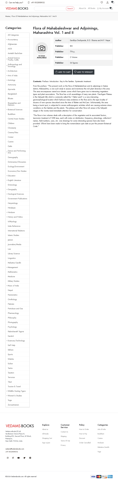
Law (9, 249)
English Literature (14, 180)
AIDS (10, 48)
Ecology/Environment (16, 166)
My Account (104, 8)
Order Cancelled (85, 443)
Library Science (14, 253)
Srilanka (11, 359)
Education (11, 175)
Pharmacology (13, 313)
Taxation (11, 372)
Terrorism (11, 377)
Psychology (12, 327)
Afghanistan (12, 44)
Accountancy (13, 39)
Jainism (10, 240)
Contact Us (64, 432)
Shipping (63, 436)
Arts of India (12, 75)
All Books (91, 8)
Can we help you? (15, 2)
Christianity (12, 128)
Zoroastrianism (13, 405)
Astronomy (12, 84)
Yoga (10, 400)
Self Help (11, 345)
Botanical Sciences (15, 109)
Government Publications (17, 198)
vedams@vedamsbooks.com (14, 449)
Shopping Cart (47, 438)
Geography (12, 189)
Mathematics (12, 272)
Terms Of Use (65, 441)
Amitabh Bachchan (15, 53)
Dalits (10, 146)
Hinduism (11, 212)
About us (45, 429)
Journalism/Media (14, 244)
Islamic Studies (13, 235)
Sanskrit (11, 336)
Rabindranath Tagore (16, 331)
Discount (82, 438)
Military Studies (13, 281)
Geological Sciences (16, 194)
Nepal (10, 290)
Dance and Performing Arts (17, 152)
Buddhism (11, 114)
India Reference (14, 226)
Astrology (11, 80)
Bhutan (10, 98)
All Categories (13, 35)
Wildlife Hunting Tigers (17, 391)
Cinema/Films (13, 132)
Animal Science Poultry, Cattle (14, 59)
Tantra (10, 368)
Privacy (63, 445)
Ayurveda (11, 89)
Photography (13, 322)
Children (11, 123)
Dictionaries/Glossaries (17, 162)
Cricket (10, 137)
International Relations (16, 230)
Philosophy (12, 317)
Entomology (12, 185)
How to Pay (83, 434)
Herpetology (13, 203)
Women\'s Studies (15, 395)
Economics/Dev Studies (17, 171)
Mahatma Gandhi (14, 262)
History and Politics (15, 217)
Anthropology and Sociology (15, 65)
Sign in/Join (46, 443)
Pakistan (11, 304)
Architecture (12, 71)
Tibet (10, 382)
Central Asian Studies (16, 118)
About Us (82, 8)
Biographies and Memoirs (14, 104)
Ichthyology (12, 221)
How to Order (84, 429)
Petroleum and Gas (15, 308)
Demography (13, 157)
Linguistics (12, 258)
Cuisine (10, 141)
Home (7, 16)
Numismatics (12, 295)
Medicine (11, 276)
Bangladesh (12, 94)
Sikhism (10, 350)
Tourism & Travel (14, 386)
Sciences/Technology (16, 340)
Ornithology (12, 299)
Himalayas (12, 207)
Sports (10, 354)
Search (70, 8)
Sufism (10, 363)
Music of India (13, 285)
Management (13, 267)
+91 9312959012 (38, 2)
